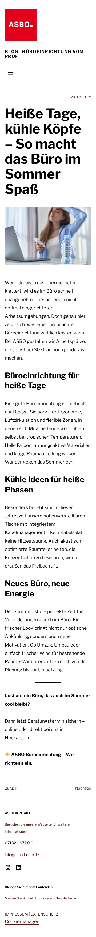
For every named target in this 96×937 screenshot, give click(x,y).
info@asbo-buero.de (22, 854)
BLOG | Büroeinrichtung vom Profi (44, 54)
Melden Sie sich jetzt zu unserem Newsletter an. (41, 898)
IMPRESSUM (16, 914)
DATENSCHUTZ (44, 914)
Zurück (11, 788)
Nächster (83, 788)
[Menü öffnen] (10, 73)
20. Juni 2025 (81, 97)
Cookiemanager (22, 921)
